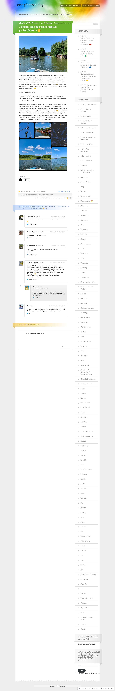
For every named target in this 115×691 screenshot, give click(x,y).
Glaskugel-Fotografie (87, 308)
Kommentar (65, 347)
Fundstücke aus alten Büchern (88, 288)
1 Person (34, 224)
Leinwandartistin (32, 262)
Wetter (83, 624)
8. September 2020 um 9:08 (57, 262)
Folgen (81, 670)
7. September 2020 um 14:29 (57, 245)
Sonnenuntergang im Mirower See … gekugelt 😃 (51, 198)
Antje (34, 287)
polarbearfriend (32, 245)
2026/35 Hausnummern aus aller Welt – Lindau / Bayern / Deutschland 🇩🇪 (87, 40)
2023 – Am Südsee (87, 144)
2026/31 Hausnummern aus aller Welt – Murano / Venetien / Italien (89, 88)
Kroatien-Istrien (86, 403)
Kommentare (66, 191)
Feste (82, 249)
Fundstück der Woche (88, 282)
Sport (82, 555)
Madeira (83, 451)
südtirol (83, 522)
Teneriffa (84, 584)
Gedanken (84, 298)
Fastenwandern (86, 244)
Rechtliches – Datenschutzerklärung (70, 5)
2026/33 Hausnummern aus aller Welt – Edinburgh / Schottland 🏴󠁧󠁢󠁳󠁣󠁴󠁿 (88, 64)
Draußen (84, 234)
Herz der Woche (86, 341)
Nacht (83, 484)
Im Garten (84, 356)
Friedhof (83, 273)
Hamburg (84, 313)
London (83, 441)
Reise (38, 191)
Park (82, 503)
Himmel (83, 351)
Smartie (83, 546)
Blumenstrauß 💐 (87, 201)
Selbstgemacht (85, 541)
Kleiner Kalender (86, 384)
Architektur (85, 177)
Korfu (83, 389)
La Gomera (84, 417)
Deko (82, 225)
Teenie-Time (85, 579)
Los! (96, 24)
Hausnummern (86, 327)
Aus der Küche (85, 182)
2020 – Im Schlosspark (88, 128)
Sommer (83, 551)
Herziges (84, 346)
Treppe (83, 593)
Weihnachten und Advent (87, 618)
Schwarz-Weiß (85, 536)
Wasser (43, 191)
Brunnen (84, 211)
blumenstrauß (85, 196)
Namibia (83, 489)
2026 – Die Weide (86, 161)
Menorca (84, 474)
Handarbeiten (85, 318)
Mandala (84, 460)
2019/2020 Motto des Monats (88, 122)
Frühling (84, 268)
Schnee (83, 532)
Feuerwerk (84, 253)
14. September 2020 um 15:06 (57, 306)
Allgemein (84, 166)
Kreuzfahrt (84, 398)
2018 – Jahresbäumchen (88, 104)
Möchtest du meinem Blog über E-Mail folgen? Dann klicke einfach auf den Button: (89, 656)
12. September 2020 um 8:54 (40, 288)
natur (82, 493)
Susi (82, 570)
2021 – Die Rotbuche (87, 133)
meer (82, 465)
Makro (83, 455)
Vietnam (83, 603)
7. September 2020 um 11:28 (57, 232)
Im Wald (83, 360)
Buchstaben (84, 215)
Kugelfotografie (86, 408)
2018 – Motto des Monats (86, 110)
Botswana (84, 206)
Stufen (83, 565)
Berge (82, 187)
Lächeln (83, 427)
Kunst (83, 412)
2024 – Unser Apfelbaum (85, 150)
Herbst (83, 332)
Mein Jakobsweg (86, 470)
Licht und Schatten (87, 431)
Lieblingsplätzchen (87, 436)
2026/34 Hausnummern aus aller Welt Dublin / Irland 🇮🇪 (87, 52)
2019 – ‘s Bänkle (86, 116)
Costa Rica (84, 220)
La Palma (84, 422)
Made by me (85, 446)
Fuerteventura (85, 277)
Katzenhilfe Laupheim (88, 379)
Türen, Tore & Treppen (88, 574)
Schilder (83, 527)
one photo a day (30, 4)
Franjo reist (84, 263)
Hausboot (32, 191)
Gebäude (83, 294)
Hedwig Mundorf (32, 232)
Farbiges (83, 239)
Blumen (83, 191)
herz (82, 337)
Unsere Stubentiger (87, 598)
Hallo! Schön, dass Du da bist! (91, 5)
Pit (28, 306)
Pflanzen (84, 508)
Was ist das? (85, 608)
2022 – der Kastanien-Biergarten (88, 138)
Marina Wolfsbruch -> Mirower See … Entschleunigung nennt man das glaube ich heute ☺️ (38, 27)
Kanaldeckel (85, 365)
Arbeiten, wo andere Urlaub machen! (87, 171)
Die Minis (84, 230)
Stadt (82, 560)
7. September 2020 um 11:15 (57, 216)
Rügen (83, 512)
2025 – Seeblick (86, 156)
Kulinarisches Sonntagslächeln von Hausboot (37, 195)
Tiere (82, 589)
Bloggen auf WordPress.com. (57, 686)
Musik (83, 479)
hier (57, 84)
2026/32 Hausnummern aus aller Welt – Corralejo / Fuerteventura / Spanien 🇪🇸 (88, 76)
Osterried (84, 498)
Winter (83, 629)
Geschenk (84, 303)
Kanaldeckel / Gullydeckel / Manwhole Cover (86, 372)
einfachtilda (31, 216)
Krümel (83, 393)
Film (82, 258)
